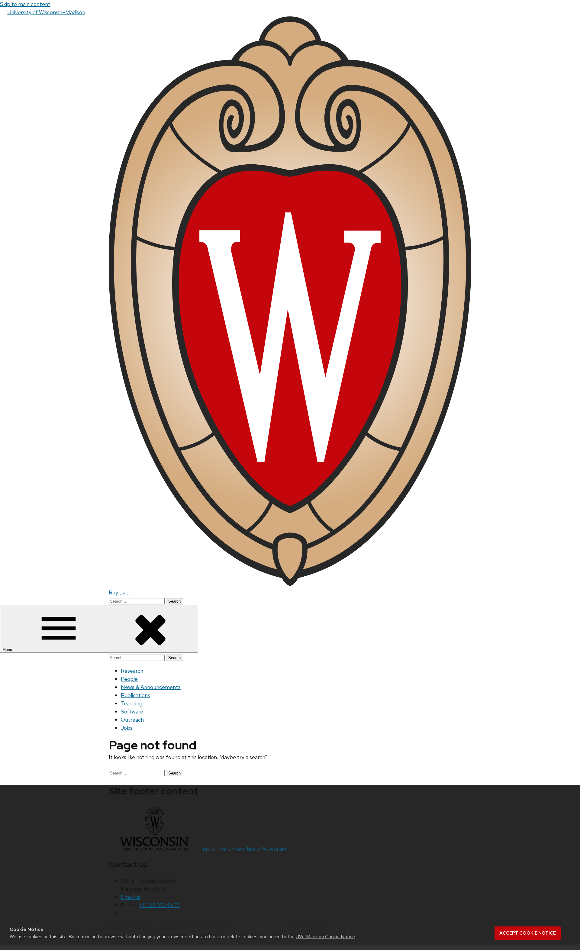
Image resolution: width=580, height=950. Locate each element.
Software (132, 711)
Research (132, 670)
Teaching (131, 703)
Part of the (242, 848)
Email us (130, 897)
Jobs (127, 727)
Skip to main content (25, 4)
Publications (135, 695)
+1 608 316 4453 (159, 905)
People (129, 678)
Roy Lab (119, 592)
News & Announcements (151, 687)
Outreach (132, 719)
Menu (7, 649)
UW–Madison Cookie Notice (325, 936)
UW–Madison (46, 12)
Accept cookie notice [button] (527, 933)
